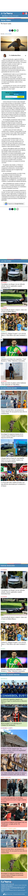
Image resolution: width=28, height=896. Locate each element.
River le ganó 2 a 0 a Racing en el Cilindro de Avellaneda (11, 724)
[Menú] (2, 13)
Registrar (20, 96)
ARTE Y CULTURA (6, 777)
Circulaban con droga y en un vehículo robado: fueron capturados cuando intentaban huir (13, 285)
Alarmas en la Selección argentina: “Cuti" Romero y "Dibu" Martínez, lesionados (13, 360)
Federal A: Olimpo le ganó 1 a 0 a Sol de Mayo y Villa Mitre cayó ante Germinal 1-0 (14, 335)
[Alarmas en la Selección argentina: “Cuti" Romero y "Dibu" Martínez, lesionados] (14, 347)
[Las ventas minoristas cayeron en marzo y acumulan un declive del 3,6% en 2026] (14, 762)
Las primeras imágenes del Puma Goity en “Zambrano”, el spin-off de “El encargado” (14, 824)
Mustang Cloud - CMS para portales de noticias (15, 894)
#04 (2, 339)
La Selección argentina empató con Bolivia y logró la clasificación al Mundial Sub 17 (14, 701)
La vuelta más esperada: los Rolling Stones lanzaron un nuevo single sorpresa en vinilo (13, 799)
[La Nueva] (8, 13)
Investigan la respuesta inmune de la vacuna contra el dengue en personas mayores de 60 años (12, 435)
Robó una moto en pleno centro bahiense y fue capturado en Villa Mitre (13, 383)
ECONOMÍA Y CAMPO (6, 728)
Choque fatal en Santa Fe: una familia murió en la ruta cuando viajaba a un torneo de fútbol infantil (12, 460)
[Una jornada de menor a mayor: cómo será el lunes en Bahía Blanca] (14, 298)
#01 (2, 265)
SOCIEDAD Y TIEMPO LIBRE (8, 828)
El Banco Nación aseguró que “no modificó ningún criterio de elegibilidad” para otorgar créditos (13, 750)
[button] (10, 30)
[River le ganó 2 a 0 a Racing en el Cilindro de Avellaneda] (14, 713)
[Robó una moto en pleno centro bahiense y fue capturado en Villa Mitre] (14, 371)
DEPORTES (4, 678)
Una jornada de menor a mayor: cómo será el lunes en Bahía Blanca (14, 310)
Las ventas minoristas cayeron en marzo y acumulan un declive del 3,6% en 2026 (13, 773)
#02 (2, 290)
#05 (2, 363)
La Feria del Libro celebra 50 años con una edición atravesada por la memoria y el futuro (13, 484)
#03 (2, 314)
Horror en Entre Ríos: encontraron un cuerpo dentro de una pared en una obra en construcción (14, 411)
